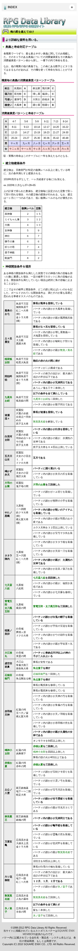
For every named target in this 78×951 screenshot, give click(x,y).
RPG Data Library (34, 22)
